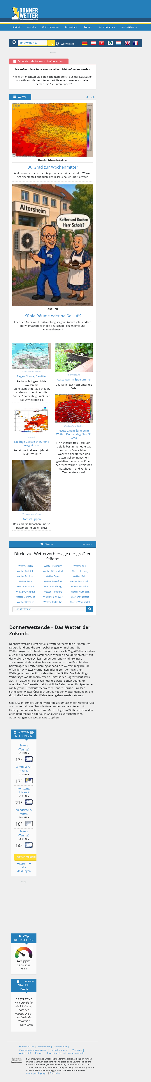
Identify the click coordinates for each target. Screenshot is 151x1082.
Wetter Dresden (25, 602)
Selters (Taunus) (23, 747)
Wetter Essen (53, 576)
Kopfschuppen (31, 519)
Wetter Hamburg (52, 591)
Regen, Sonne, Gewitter (31, 376)
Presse (38, 1053)
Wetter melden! (26, 857)
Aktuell (30, 27)
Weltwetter (67, 43)
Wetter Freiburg (53, 586)
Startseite (17, 27)
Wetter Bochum (25, 576)
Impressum (44, 1046)
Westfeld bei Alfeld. (23, 769)
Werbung (77, 1049)
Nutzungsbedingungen (36, 1073)
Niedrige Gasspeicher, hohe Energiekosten (31, 443)
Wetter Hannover (52, 596)
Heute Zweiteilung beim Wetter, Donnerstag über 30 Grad (74, 434)
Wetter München (80, 586)
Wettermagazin (50, 27)
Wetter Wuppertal (80, 602)
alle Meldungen (24, 869)
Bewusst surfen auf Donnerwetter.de (65, 1053)
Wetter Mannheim (80, 581)
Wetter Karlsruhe (52, 602)
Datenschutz (60, 1046)
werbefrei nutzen (59, 1049)
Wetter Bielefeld (25, 571)
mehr (92, 97)
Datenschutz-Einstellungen (32, 1049)
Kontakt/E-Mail (26, 1046)
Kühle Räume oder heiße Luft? (52, 315)
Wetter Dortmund (25, 596)
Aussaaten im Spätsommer (74, 379)
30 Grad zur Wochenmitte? (53, 167)
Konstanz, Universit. (23, 790)
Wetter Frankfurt (53, 581)
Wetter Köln (80, 566)
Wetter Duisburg (53, 566)
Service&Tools (128, 27)
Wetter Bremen (25, 586)
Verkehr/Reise (106, 27)
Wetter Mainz (80, 576)
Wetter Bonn (26, 581)
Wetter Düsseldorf (53, 571)
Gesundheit (71, 27)
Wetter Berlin (25, 566)
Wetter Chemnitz (25, 591)
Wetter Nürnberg (80, 591)
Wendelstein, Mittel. (23, 811)
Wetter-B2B (25, 1053)
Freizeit (88, 27)
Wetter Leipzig (80, 571)
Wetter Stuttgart (80, 596)
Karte (22, 863)
